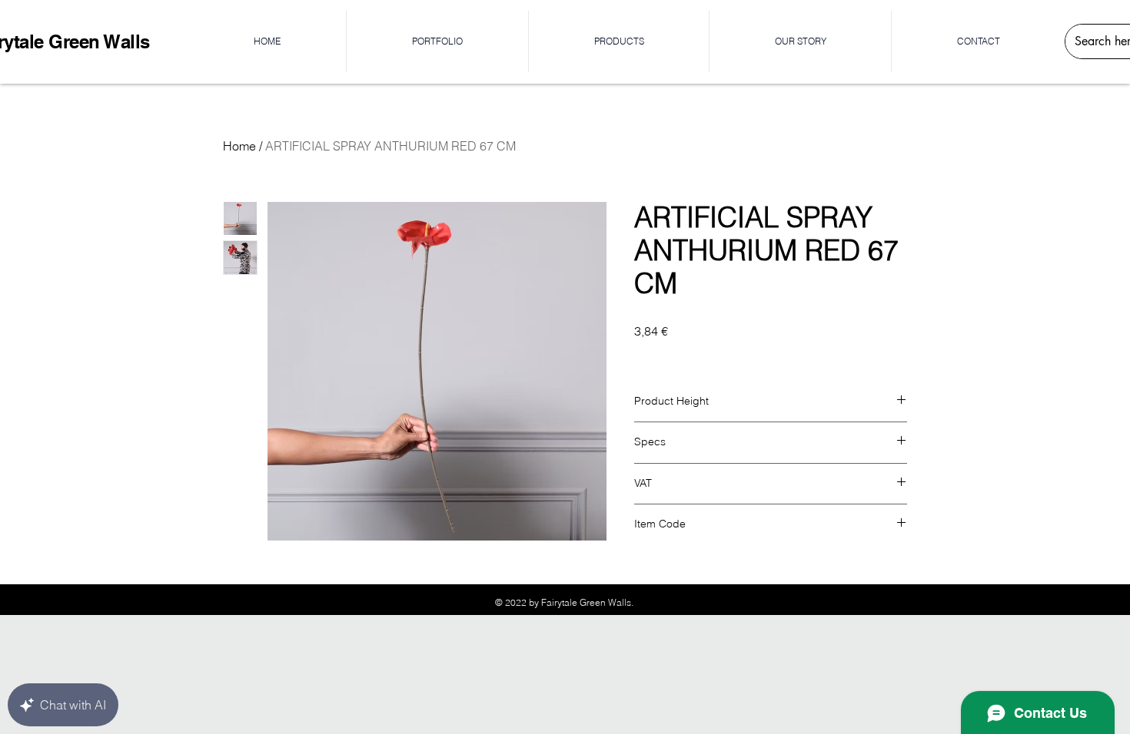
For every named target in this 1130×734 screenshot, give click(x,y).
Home (239, 146)
